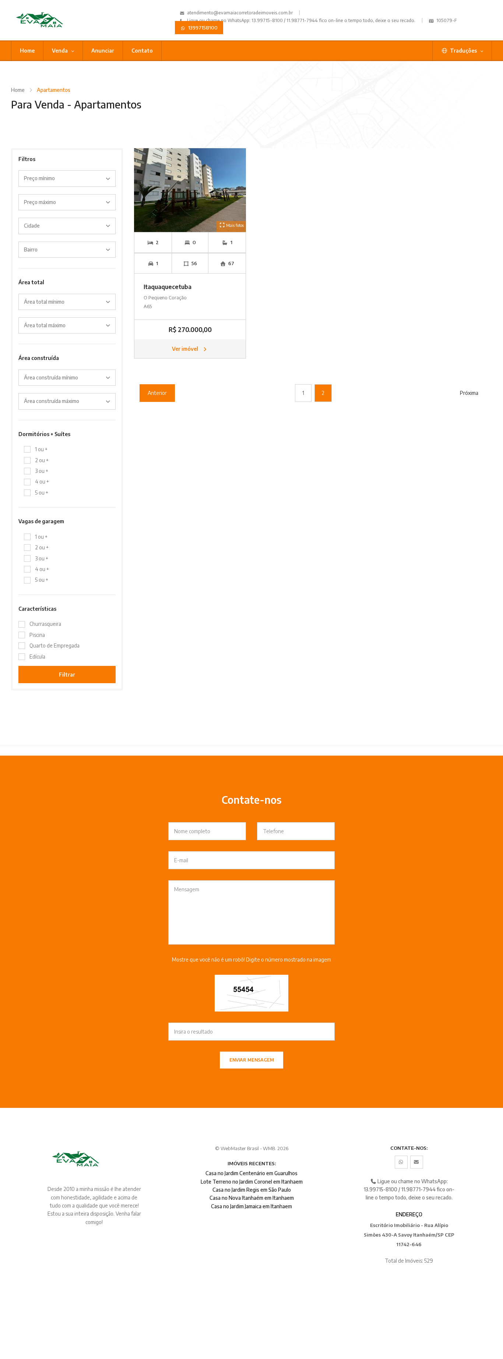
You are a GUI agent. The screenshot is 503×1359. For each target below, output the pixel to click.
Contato (142, 50)
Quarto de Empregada (54, 645)
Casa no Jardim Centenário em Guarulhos (251, 1173)
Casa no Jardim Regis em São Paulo (251, 1190)
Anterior (157, 393)
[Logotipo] (46, 20)
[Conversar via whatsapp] (401, 1162)
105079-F (446, 20)
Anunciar (102, 50)
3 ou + (41, 471)
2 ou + (42, 460)
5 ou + (41, 492)
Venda (60, 50)
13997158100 (202, 28)
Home (27, 50)
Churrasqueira (45, 624)
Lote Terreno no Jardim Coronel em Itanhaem (252, 1181)
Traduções (463, 50)
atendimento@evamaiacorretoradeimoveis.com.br (240, 12)
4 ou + (42, 481)
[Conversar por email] (416, 1162)
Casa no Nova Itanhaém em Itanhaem (252, 1198)
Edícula (37, 656)
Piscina (37, 635)
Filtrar (67, 674)
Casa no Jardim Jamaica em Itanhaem (251, 1206)
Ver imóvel (185, 349)
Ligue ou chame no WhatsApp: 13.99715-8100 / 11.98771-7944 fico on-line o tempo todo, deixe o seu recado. (300, 20)
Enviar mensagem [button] (251, 1060)
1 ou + (41, 449)
